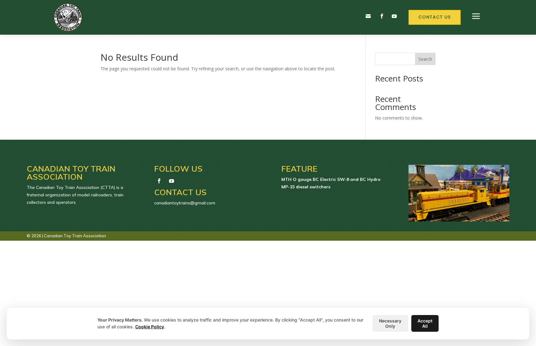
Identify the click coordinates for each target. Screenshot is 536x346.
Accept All (425, 323)
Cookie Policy (149, 326)
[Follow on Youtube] (394, 16)
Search (425, 59)
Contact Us (434, 17)
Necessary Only (390, 323)
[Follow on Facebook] (382, 16)
